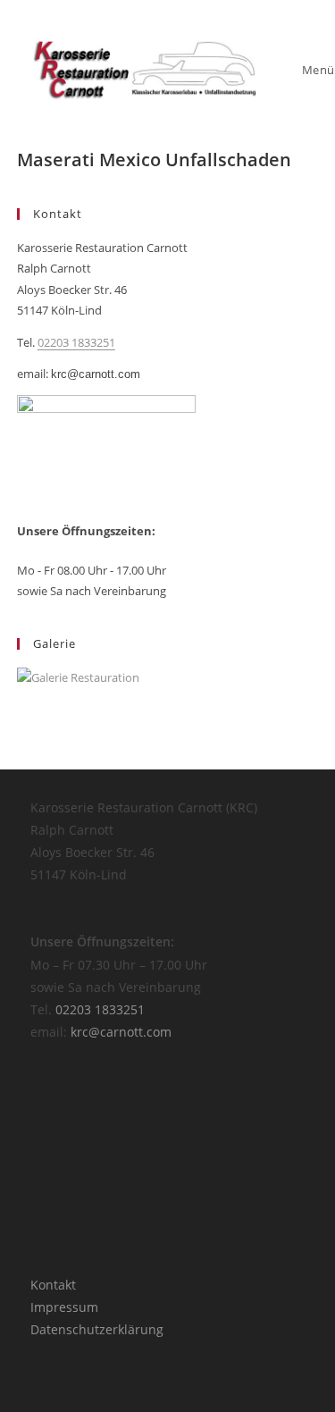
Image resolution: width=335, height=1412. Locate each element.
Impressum (64, 1307)
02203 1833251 (76, 342)
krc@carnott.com (95, 374)
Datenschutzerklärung (96, 1329)
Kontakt (53, 1284)
